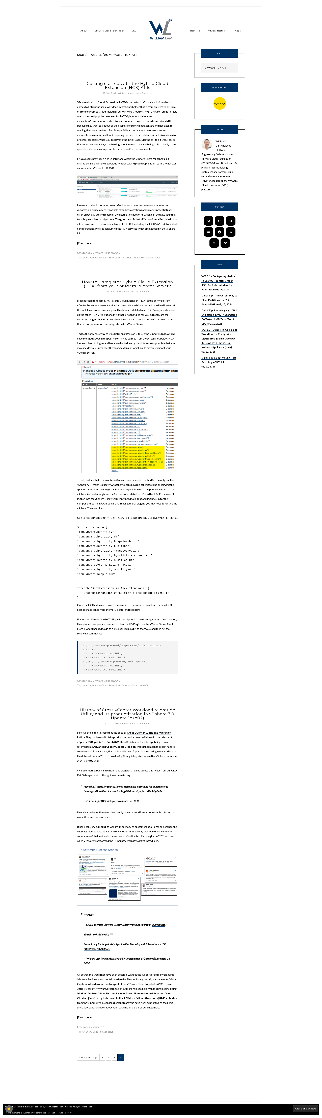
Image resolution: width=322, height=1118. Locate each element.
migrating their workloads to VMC (149, 120)
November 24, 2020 (128, 800)
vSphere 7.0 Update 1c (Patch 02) (97, 741)
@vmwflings (158, 924)
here (116, 338)
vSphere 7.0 (99, 1026)
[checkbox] (9, 1109)
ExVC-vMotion (94, 1031)
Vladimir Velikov (87, 993)
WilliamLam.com (161, 29)
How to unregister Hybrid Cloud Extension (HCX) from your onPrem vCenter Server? (127, 284)
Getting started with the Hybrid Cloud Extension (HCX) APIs (127, 85)
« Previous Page (88, 1057)
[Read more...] (85, 243)
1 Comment (143, 291)
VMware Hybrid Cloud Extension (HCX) (101, 102)
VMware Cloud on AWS (106, 252)
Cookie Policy (65, 1112)
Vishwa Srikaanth (137, 998)
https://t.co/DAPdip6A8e (149, 791)
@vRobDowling (101, 934)
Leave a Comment (142, 93)
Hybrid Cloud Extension (106, 257)
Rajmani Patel (124, 993)
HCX (88, 257)
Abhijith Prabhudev (165, 998)
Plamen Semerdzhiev (146, 993)
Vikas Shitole (106, 993)
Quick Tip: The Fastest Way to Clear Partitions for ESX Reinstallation (219, 300)
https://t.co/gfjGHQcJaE (97, 948)
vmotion (109, 1031)
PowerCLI (126, 257)
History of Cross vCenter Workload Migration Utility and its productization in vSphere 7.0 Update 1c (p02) (127, 713)
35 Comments (143, 723)
